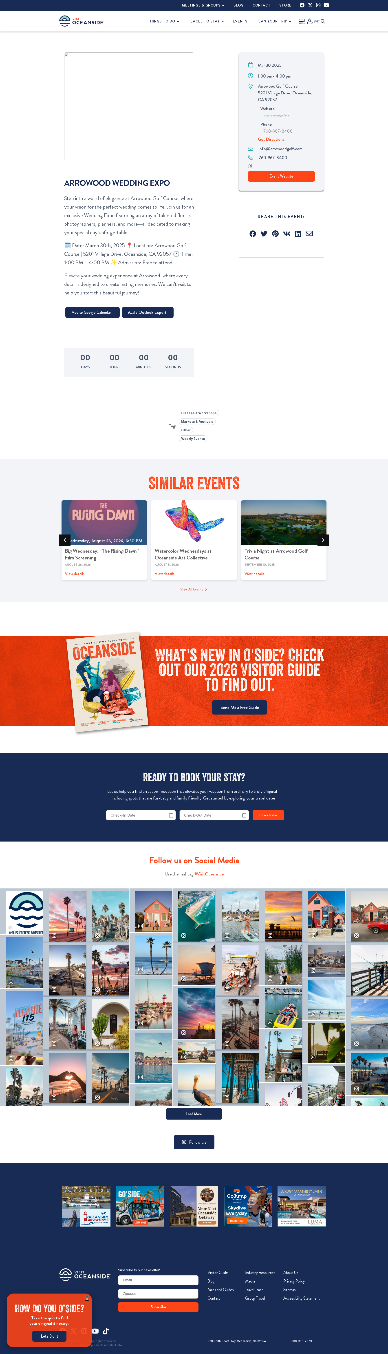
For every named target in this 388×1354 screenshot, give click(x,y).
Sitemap (289, 1290)
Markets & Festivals (197, 421)
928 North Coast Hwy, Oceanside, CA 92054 (237, 1341)
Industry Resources (260, 1273)
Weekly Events (193, 439)
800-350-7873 (301, 1341)
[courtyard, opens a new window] (194, 1206)
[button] (253, 233)
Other (186, 430)
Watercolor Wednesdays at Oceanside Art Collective (183, 554)
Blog (211, 1281)
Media (250, 1281)
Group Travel (255, 1298)
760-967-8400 (278, 131)
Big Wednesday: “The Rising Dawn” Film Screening (102, 554)
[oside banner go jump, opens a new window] (248, 1206)
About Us (290, 1273)
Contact (213, 1298)
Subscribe (158, 1307)
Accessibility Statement (301, 1298)
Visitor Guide (217, 1273)
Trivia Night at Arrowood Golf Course (276, 554)
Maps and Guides (220, 1290)
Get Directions (271, 139)
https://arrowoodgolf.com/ (276, 116)
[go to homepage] (81, 21)
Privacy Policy (294, 1281)
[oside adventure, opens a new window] (86, 1206)
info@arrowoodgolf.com (280, 148)
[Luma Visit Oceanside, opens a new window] (302, 1206)
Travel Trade (254, 1290)
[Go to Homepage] (85, 1274)
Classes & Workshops (199, 413)
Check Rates (268, 815)
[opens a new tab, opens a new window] (302, 5)
